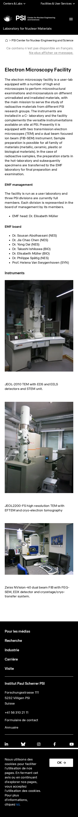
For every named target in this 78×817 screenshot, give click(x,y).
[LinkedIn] (7, 744)
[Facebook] (55, 744)
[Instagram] (39, 744)
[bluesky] (23, 744)
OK (59, 762)
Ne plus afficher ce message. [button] (51, 53)
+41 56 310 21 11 (16, 712)
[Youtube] (71, 744)
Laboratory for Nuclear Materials (27, 28)
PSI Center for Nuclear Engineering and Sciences (43, 40)
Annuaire (12, 727)
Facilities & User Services (56, 3)
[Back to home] (29, 18)
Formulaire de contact (21, 720)
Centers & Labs (13, 3)
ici (18, 804)
